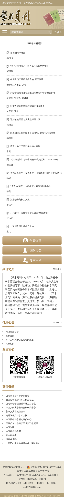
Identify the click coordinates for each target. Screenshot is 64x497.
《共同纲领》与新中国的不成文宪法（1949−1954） (34, 159)
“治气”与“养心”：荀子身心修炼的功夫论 (29, 66)
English (58, 32)
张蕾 (9, 191)
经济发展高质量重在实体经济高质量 (27, 106)
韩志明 (10, 138)
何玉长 (10, 111)
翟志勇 (10, 165)
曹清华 (10, 205)
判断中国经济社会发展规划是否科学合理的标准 (32, 92)
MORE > (57, 269)
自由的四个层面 (17, 52)
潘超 (16, 111)
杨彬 (9, 178)
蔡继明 (10, 98)
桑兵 (9, 231)
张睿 (24, 84)
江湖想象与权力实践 (20, 199)
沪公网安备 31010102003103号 (45, 467)
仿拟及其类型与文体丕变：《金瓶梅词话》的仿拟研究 (36, 173)
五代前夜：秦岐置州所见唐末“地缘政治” (29, 213)
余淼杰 (10, 84)
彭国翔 (10, 71)
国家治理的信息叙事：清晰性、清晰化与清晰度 (32, 133)
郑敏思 (17, 98)
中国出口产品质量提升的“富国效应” (27, 79)
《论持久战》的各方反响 (22, 226)
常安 (9, 151)
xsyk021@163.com (32, 487)
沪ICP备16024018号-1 (14, 467)
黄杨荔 (17, 84)
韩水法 (10, 58)
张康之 (10, 124)
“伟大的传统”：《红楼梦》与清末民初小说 (30, 186)
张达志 (10, 218)
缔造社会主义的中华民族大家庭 (25, 146)
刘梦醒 (25, 98)
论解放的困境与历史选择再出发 (25, 119)
